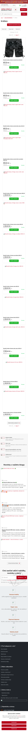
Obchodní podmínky (5, 677)
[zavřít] (26, 1)
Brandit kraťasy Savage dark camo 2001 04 (12, 348)
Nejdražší (18, 29)
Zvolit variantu (14, 67)
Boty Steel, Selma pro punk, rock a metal (9, 698)
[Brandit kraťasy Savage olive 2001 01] (14, 274)
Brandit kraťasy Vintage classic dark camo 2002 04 (14, 193)
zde (14, 729)
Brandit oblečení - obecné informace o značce (13, 553)
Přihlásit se (21, 577)
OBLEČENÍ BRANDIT (8, 17)
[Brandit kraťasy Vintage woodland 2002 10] (14, 243)
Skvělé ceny (3, 654)
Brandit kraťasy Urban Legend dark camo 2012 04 (13, 126)
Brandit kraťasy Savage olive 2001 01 (11, 286)
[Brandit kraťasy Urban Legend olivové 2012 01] (14, 81)
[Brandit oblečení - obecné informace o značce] (14, 544)
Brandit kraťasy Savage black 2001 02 (11, 317)
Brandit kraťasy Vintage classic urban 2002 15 (13, 224)
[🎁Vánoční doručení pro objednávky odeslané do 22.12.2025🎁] (14, 495)
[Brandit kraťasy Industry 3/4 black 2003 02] (14, 401)
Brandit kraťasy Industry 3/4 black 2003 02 (12, 412)
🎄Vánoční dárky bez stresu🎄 (9, 482)
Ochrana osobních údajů (6, 679)
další (17, 35)
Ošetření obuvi (4, 682)
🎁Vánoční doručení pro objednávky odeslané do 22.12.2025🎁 (14, 505)
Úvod (2, 17)
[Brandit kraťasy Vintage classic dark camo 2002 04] (14, 181)
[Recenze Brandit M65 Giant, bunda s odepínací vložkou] (14, 520)
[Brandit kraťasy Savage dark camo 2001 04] (14, 336)
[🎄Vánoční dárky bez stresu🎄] (14, 473)
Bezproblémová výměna (6, 656)
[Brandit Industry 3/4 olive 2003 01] (14, 370)
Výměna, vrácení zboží (5, 672)
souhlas (19, 715)
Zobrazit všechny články (13, 563)
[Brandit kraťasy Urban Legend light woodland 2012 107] (14, 147)
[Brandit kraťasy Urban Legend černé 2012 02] (14, 48)
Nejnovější (4, 29)
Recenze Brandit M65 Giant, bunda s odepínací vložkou (13, 530)
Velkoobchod (4, 695)
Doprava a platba (4, 669)
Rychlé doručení (4, 651)
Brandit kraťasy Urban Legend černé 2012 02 (12, 59)
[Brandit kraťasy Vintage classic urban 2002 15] (14, 212)
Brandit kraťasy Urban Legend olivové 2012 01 (13, 93)
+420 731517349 (4, 4)
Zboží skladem (4, 649)
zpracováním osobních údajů (11, 580)
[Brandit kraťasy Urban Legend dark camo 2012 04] (14, 114)
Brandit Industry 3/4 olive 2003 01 (10, 381)
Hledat (24, 14)
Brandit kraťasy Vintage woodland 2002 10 (12, 255)
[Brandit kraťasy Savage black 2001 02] (14, 305)
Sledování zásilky (4, 684)
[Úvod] (6, 9)
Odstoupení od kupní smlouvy (7, 674)
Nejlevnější (11, 29)
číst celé (21, 487)
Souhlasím (14, 722)
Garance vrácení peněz (5, 659)
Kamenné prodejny (5, 661)
